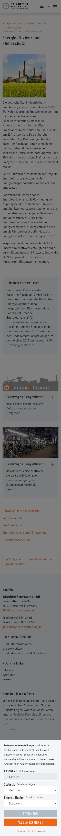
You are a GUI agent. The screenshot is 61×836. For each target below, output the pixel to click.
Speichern (30, 813)
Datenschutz (23, 831)
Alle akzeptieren (30, 822)
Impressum (38, 831)
